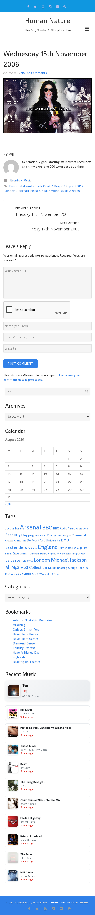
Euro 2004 (65, 548)
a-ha (15, 528)
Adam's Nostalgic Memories (32, 620)
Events (15, 180)
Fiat (85, 547)
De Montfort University (43, 540)
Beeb (9, 534)
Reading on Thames (27, 662)
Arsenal (30, 527)
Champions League (59, 535)
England (48, 547)
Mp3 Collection (33, 567)
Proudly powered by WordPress (26, 902)
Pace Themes (80, 902)
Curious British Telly (26, 629)
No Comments (36, 73)
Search (86, 391)
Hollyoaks (65, 553)
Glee (16, 553)
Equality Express (24, 648)
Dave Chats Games (26, 639)
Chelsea (9, 540)
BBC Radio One (79, 528)
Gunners (34, 553)
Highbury (53, 553)
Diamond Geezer (24, 643)
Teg (24, 691)
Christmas (20, 540)
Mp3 (15, 567)
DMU (65, 540)
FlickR (8, 553)
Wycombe (45, 574)
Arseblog (19, 625)
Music (27, 180)
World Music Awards (65, 191)
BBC (47, 527)
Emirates (32, 548)
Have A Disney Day (26, 652)
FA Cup (77, 548)
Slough (72, 568)
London (9, 191)
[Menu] (87, 29)
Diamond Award (20, 186)
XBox (55, 574)
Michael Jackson (30, 191)
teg (11, 153)
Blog (17, 535)
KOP (78, 186)
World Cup (30, 573)
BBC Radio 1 (61, 528)
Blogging (27, 535)
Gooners (24, 553)
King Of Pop (62, 186)
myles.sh (19, 657)
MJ (46, 191)
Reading (62, 568)
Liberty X (28, 560)
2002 (8, 528)
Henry (43, 553)
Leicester (13, 560)
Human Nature (47, 20)
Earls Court (43, 186)
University (15, 574)
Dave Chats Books (25, 634)
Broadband (40, 535)
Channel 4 (79, 535)
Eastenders (16, 547)
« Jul (8, 504)
